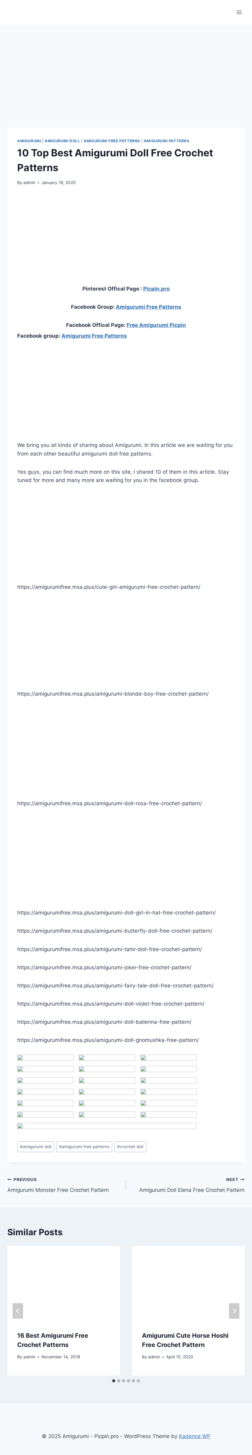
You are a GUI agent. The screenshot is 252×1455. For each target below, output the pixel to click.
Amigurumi (29, 141)
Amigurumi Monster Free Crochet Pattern (58, 1185)
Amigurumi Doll (62, 141)
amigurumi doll (35, 1146)
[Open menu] (239, 12)
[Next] (234, 1311)
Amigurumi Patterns (167, 141)
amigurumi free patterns (84, 1146)
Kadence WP (195, 1436)
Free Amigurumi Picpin (156, 325)
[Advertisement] (126, 68)
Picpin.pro (156, 289)
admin (29, 182)
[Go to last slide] (18, 1311)
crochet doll (130, 1146)
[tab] (113, 1380)
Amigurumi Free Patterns (112, 141)
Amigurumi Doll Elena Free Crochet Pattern (192, 1185)
